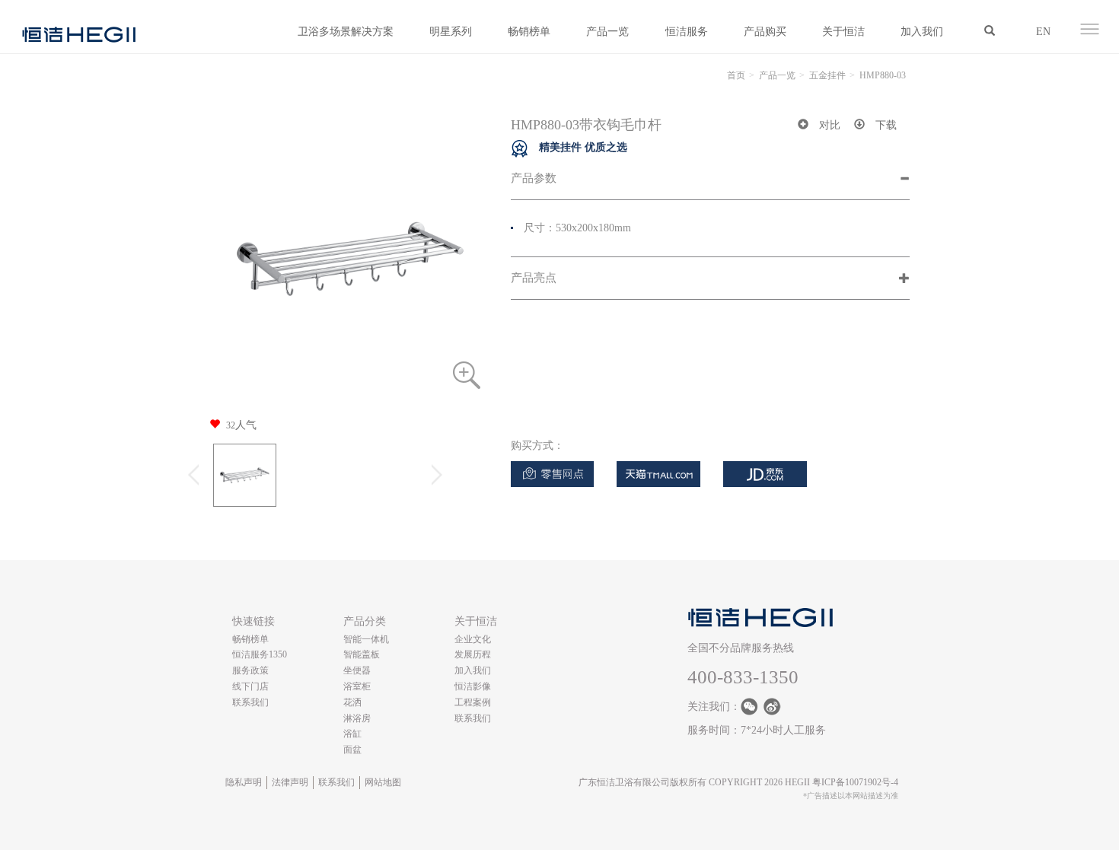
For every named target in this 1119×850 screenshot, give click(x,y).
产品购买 (765, 31)
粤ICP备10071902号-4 (855, 782)
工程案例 (472, 702)
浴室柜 (357, 686)
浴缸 (352, 733)
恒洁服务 (686, 31)
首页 (736, 75)
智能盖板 (361, 654)
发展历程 (472, 654)
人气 (241, 425)
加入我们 (922, 31)
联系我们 (250, 702)
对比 (829, 125)
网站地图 (383, 782)
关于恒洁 (843, 31)
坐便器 (357, 670)
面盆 (352, 749)
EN (1043, 31)
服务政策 (250, 670)
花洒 (352, 702)
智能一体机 (366, 639)
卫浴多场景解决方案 (346, 31)
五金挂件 (827, 75)
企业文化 (472, 639)
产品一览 (607, 31)
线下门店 (250, 686)
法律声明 (290, 782)
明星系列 (450, 31)
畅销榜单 (529, 31)
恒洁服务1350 (259, 654)
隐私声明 (243, 782)
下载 (886, 125)
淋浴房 (357, 718)
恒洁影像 (472, 686)
